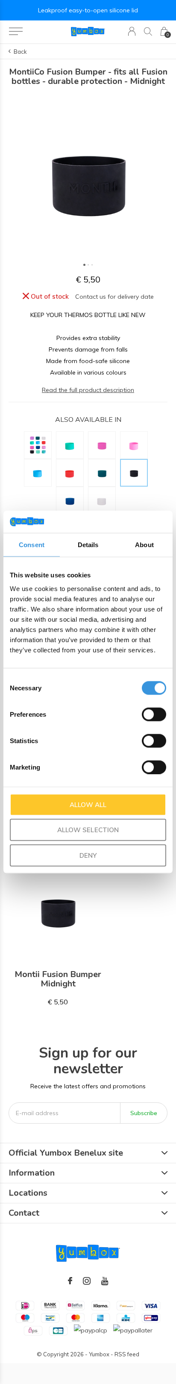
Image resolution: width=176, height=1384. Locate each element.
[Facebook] (70, 1280)
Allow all (88, 804)
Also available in (88, 419)
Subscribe (143, 1113)
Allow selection (87, 830)
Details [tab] (88, 544)
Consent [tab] (31, 544)
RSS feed (126, 1354)
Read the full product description (88, 390)
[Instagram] (87, 1280)
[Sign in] (131, 31)
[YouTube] (105, 1280)
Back (20, 51)
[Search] (148, 31)
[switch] (154, 714)
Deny (88, 855)
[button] (15, 31)
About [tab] (144, 544)
